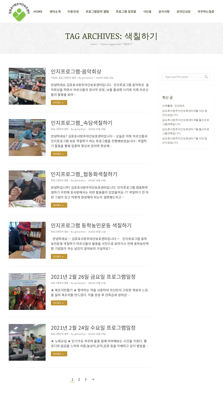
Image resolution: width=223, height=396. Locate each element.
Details (57, 102)
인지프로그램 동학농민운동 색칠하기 (91, 225)
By (86, 77)
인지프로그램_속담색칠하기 (82, 122)
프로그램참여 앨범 (67, 77)
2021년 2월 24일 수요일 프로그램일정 (93, 327)
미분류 (54, 77)
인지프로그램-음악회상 (76, 71)
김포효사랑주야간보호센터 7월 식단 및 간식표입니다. (184, 140)
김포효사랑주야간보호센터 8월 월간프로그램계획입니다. (185, 122)
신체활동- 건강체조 (173, 105)
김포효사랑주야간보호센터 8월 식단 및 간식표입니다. (184, 112)
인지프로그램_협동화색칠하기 (84, 174)
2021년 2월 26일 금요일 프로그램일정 (93, 276)
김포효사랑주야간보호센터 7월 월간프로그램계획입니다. (185, 131)
